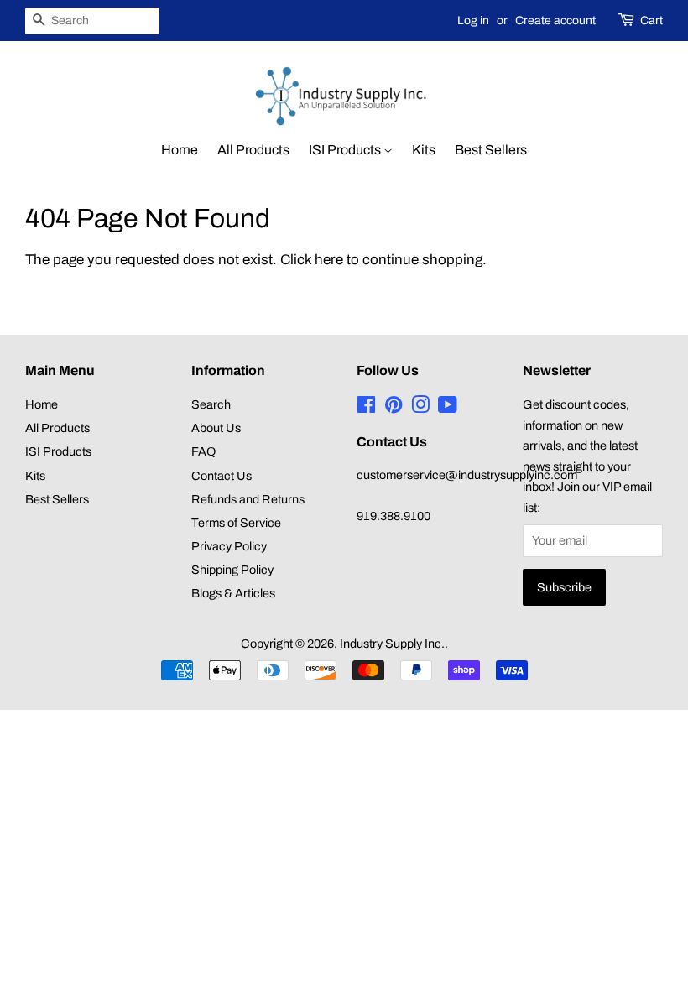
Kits (423, 150)
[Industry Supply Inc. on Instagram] (420, 407)
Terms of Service (236, 522)
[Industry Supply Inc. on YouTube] (447, 407)
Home (179, 150)
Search (211, 404)
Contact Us (221, 475)
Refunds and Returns (248, 499)
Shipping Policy (232, 569)
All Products (253, 150)
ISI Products (346, 150)
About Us (216, 428)
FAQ (203, 451)
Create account (555, 20)
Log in (473, 20)
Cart (651, 20)
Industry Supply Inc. (392, 643)
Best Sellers (491, 150)
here (329, 260)
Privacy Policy (229, 546)
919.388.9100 (393, 516)
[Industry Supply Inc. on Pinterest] (393, 407)
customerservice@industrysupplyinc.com (467, 475)
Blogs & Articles (233, 593)
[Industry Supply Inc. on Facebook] (366, 407)
